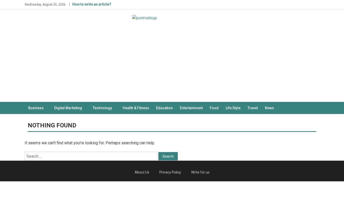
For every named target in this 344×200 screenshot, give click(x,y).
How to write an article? (91, 4)
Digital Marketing (68, 108)
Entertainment (191, 108)
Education (164, 108)
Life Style (233, 108)
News (269, 108)
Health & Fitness (136, 108)
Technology (102, 108)
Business (36, 108)
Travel (253, 108)
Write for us (200, 172)
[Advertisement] (172, 64)
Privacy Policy (170, 172)
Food (214, 108)
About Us (142, 172)
